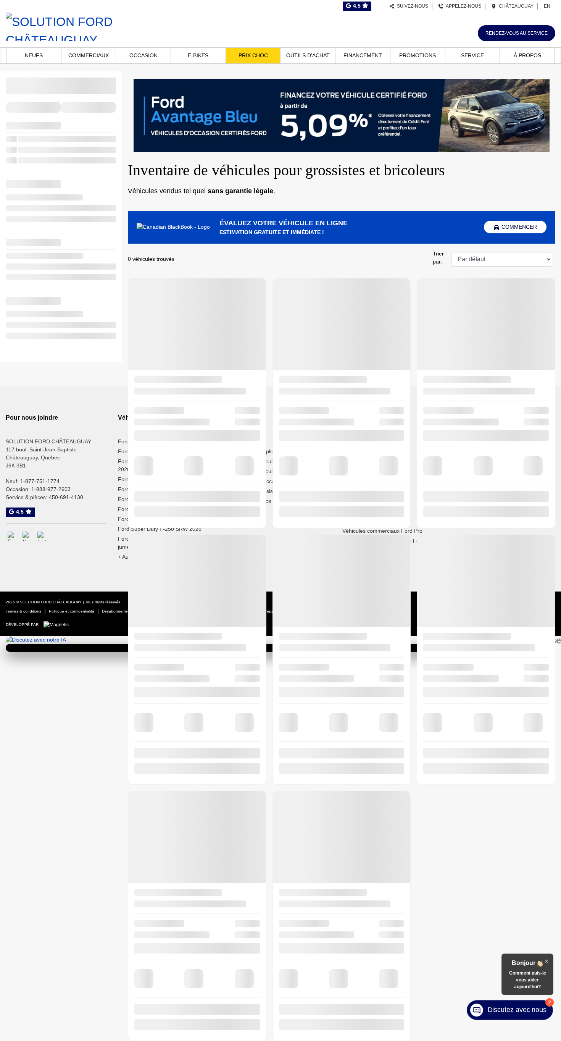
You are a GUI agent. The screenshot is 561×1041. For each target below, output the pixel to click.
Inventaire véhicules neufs (261, 461)
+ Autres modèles (139, 557)
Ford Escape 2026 (140, 479)
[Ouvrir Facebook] (12, 536)
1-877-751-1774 (40, 481)
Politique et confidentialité (71, 611)
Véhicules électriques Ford (487, 491)
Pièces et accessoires (368, 521)
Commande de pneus (368, 511)
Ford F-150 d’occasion (257, 481)
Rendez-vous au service (516, 33)
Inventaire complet (252, 451)
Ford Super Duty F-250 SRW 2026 (160, 529)
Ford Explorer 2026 (141, 499)
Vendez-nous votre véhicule (375, 461)
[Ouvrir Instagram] (42, 536)
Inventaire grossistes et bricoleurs (270, 491)
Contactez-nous (474, 441)
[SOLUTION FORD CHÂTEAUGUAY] (93, 26)
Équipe (463, 461)
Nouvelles (466, 451)
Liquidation (243, 441)
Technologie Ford (476, 481)
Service (472, 55)
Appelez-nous (462, 6)
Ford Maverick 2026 (142, 509)
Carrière (464, 471)
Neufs (34, 55)
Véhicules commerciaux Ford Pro (382, 531)
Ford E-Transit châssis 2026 (152, 441)
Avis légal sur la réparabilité (261, 611)
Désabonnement (116, 611)
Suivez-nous (411, 6)
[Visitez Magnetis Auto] (58, 624)
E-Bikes (198, 55)
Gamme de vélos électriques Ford (383, 541)
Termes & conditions (23, 611)
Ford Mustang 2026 (142, 519)
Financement (362, 55)
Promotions (417, 55)
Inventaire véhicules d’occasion (267, 471)
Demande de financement (373, 491)
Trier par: (438, 258)
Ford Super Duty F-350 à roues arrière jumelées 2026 (164, 543)
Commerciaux (88, 55)
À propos (527, 55)
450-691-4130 (66, 497)
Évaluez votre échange (370, 451)
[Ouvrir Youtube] (27, 536)
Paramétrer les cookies (211, 611)
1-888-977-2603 (51, 489)
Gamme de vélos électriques (264, 501)
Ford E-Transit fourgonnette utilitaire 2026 (161, 465)
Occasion (143, 55)
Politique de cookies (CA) (161, 611)
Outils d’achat (308, 55)
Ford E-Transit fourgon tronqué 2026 (162, 451)
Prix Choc (253, 55)
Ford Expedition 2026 (144, 489)
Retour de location (364, 481)
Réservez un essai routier (373, 441)
